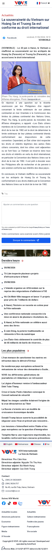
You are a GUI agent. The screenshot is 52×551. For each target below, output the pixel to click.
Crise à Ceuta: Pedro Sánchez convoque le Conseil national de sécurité (23, 393)
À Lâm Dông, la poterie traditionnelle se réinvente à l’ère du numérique (24, 332)
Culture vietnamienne (36, 517)
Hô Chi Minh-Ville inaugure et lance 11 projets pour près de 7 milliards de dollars (27, 298)
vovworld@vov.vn (12, 491)
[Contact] (3, 548)
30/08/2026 (9, 267)
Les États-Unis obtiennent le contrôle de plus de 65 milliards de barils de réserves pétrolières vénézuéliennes (26, 341)
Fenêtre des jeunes (35, 522)
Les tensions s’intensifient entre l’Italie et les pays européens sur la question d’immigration (25, 428)
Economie (6, 522)
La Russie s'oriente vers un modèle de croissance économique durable (21, 411)
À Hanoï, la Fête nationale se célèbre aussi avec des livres (25, 324)
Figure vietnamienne (10, 527)
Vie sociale (32, 531)
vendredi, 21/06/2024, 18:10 (38, 37)
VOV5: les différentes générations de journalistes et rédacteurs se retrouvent (22, 376)
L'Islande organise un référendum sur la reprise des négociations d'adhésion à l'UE (25, 290)
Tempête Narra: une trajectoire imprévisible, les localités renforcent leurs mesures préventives (26, 436)
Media (4, 531)
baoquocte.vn (34, 99)
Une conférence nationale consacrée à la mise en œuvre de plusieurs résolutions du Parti (25, 316)
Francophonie (33, 527)
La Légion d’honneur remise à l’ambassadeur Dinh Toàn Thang (24, 385)
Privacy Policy (38, 227)
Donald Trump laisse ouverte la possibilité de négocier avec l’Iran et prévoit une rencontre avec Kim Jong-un (24, 419)
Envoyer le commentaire (24, 240)
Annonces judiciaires (11, 517)
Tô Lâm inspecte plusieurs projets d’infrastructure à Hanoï (21, 275)
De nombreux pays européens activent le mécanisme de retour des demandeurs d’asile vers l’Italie (25, 368)
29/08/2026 (9, 282)
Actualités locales (9, 512)
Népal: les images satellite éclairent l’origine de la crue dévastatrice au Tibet (26, 402)
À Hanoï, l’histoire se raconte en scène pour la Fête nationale (26, 307)
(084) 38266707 (12, 483)
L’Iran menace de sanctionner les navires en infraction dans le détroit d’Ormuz (24, 359)
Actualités (7, 15)
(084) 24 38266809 (13, 480)
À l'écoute (6, 536)
